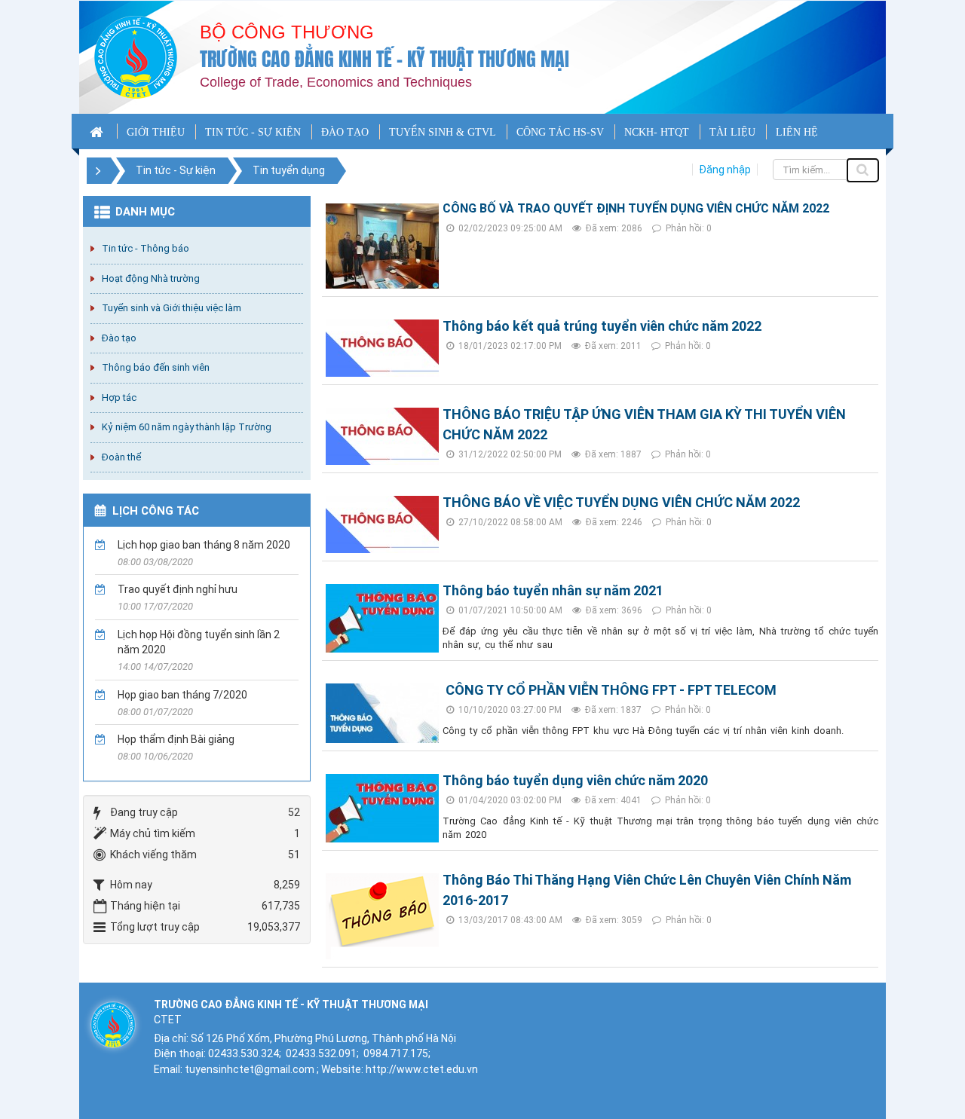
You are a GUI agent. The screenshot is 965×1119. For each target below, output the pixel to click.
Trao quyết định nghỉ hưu (177, 589)
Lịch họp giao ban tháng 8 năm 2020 (204, 545)
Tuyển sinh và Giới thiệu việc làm (171, 307)
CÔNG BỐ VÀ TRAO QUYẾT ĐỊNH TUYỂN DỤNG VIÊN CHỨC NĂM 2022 (636, 208)
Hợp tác (119, 397)
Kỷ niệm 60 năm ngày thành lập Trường (186, 427)
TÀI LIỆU (732, 132)
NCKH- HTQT (656, 132)
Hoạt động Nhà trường (151, 278)
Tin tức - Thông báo (145, 248)
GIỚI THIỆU (156, 132)
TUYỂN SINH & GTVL (442, 132)
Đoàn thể (121, 457)
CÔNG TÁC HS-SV (560, 132)
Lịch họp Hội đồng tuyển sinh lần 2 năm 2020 (199, 642)
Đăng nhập (725, 170)
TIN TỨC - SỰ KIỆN (253, 132)
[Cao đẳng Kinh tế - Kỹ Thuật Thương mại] (135, 56)
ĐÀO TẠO (345, 132)
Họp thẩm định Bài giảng (176, 739)
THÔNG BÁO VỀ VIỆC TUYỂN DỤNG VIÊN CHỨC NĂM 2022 (621, 502)
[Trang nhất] (98, 131)
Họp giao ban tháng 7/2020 (182, 695)
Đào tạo (119, 338)
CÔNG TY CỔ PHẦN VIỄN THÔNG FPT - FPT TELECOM (610, 690)
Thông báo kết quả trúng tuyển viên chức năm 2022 (602, 326)
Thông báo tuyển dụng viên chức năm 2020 (575, 780)
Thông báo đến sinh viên (156, 367)
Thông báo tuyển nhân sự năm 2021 (553, 590)
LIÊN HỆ (797, 132)
